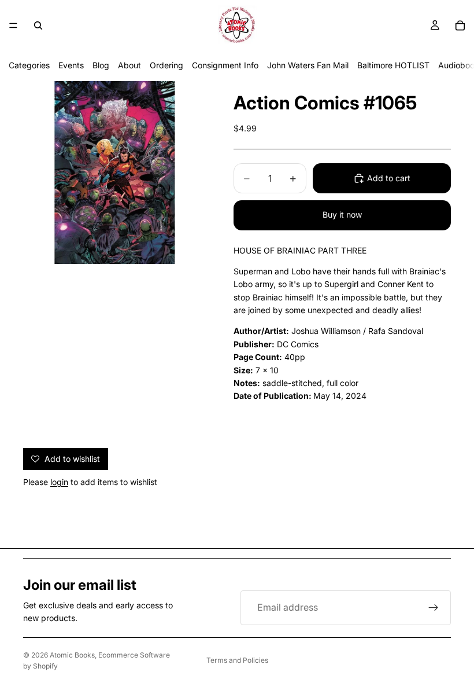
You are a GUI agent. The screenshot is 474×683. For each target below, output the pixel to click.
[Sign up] (433, 608)
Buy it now (342, 214)
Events (71, 65)
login (59, 482)
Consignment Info (225, 65)
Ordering (166, 65)
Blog (100, 65)
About (129, 65)
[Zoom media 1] (114, 172)
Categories (29, 65)
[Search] (38, 25)
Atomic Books (72, 655)
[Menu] (13, 25)
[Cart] (460, 25)
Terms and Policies (237, 660)
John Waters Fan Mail (308, 65)
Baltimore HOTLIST (393, 65)
